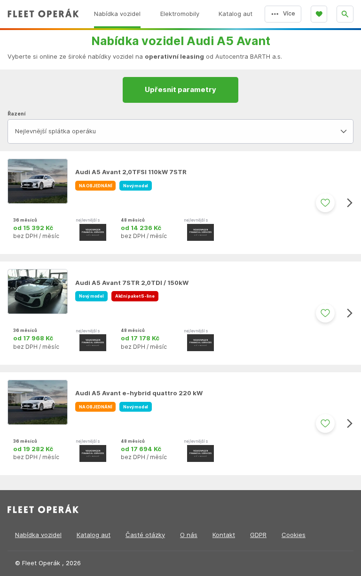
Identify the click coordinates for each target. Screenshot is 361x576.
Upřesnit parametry (180, 89)
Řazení (16, 113)
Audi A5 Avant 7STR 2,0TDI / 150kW (131, 282)
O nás (188, 534)
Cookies (294, 534)
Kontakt (223, 534)
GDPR (258, 534)
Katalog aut (93, 534)
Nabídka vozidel (38, 534)
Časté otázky (145, 534)
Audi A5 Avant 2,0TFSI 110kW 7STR (131, 172)
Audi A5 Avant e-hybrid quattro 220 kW (139, 393)
